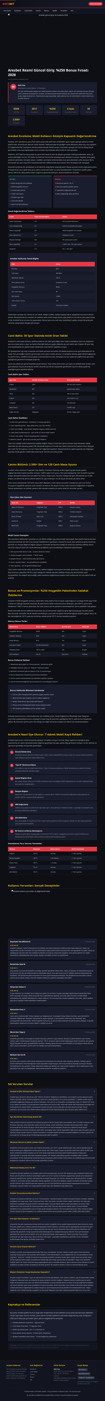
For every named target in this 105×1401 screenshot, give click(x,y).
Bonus (46, 11)
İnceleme (17, 11)
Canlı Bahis (28, 11)
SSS (72, 11)
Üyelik (54, 11)
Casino (38, 11)
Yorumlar (63, 11)
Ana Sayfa (7, 11)
